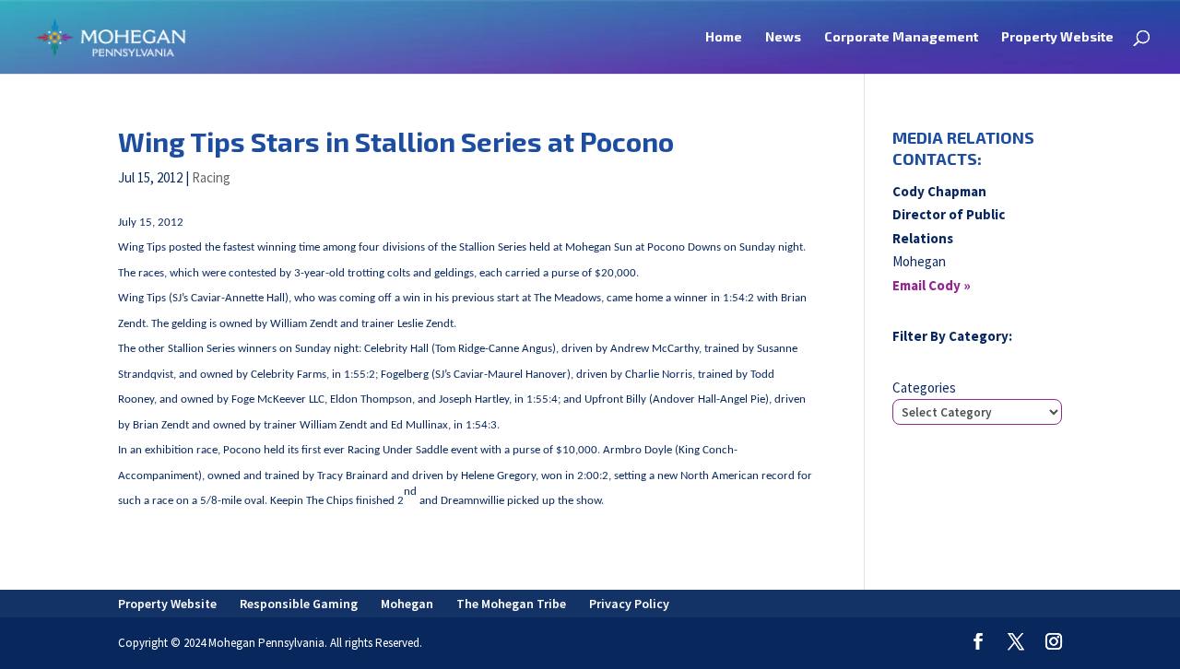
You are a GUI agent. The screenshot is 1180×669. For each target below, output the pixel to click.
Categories (924, 387)
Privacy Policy (629, 603)
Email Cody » (931, 285)
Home (723, 37)
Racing (211, 177)
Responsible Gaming (299, 603)
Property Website (1057, 37)
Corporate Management (901, 37)
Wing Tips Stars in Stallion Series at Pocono (396, 141)
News (783, 37)
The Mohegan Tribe (511, 603)
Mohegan (407, 603)
